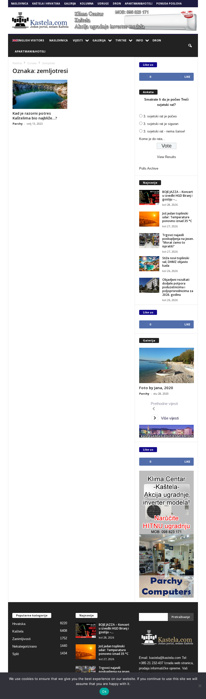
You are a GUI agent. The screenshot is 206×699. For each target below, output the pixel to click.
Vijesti (78, 40)
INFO (139, 40)
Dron (117, 3)
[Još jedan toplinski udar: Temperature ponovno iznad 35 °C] (149, 219)
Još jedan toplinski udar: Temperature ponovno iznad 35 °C (177, 217)
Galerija (70, 3)
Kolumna (86, 3)
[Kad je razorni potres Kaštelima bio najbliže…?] (40, 94)
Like (187, 77)
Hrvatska (18, 624)
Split (15, 654)
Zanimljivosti (21, 639)
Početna (17, 63)
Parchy (18, 123)
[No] (199, 685)
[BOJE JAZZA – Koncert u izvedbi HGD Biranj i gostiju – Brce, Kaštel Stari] (149, 197)
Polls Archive (148, 168)
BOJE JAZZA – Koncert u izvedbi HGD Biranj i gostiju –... (177, 195)
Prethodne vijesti (165, 403)
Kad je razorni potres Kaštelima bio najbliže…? (35, 115)
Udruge (103, 3)
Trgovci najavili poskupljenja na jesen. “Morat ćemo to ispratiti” (178, 240)
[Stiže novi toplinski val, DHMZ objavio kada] (149, 263)
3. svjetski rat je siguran (160, 124)
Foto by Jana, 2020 (156, 387)
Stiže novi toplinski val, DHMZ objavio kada (175, 262)
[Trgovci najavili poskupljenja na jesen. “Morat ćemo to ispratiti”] (149, 240)
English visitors (30, 40)
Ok (104, 691)
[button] (190, 45)
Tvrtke (120, 40)
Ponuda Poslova (169, 3)
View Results (166, 157)
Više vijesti (168, 418)
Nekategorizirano (24, 646)
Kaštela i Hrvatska (46, 3)
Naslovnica (19, 3)
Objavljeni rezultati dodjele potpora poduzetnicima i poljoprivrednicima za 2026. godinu (177, 287)
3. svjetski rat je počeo (160, 116)
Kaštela (17, 631)
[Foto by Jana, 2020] (166, 365)
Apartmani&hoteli (138, 3)
